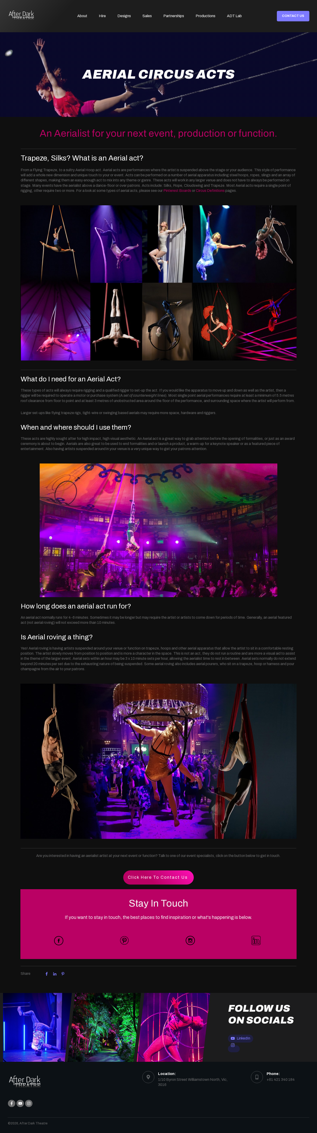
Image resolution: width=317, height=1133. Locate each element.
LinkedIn (243, 1038)
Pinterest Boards (177, 191)
